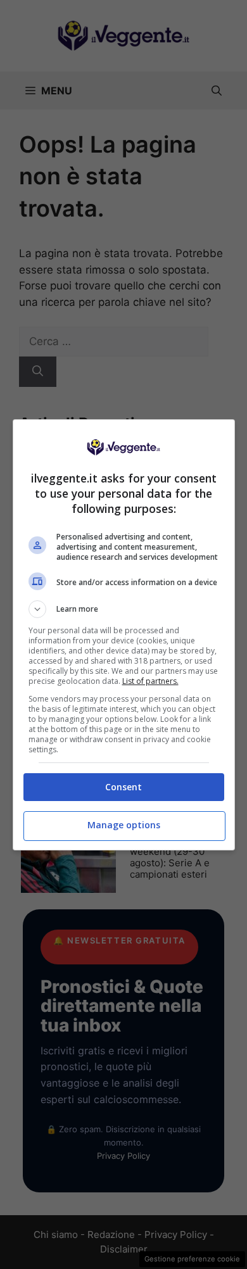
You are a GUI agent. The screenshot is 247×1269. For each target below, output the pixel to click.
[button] (123, 609)
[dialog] (124, 634)
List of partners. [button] (150, 681)
